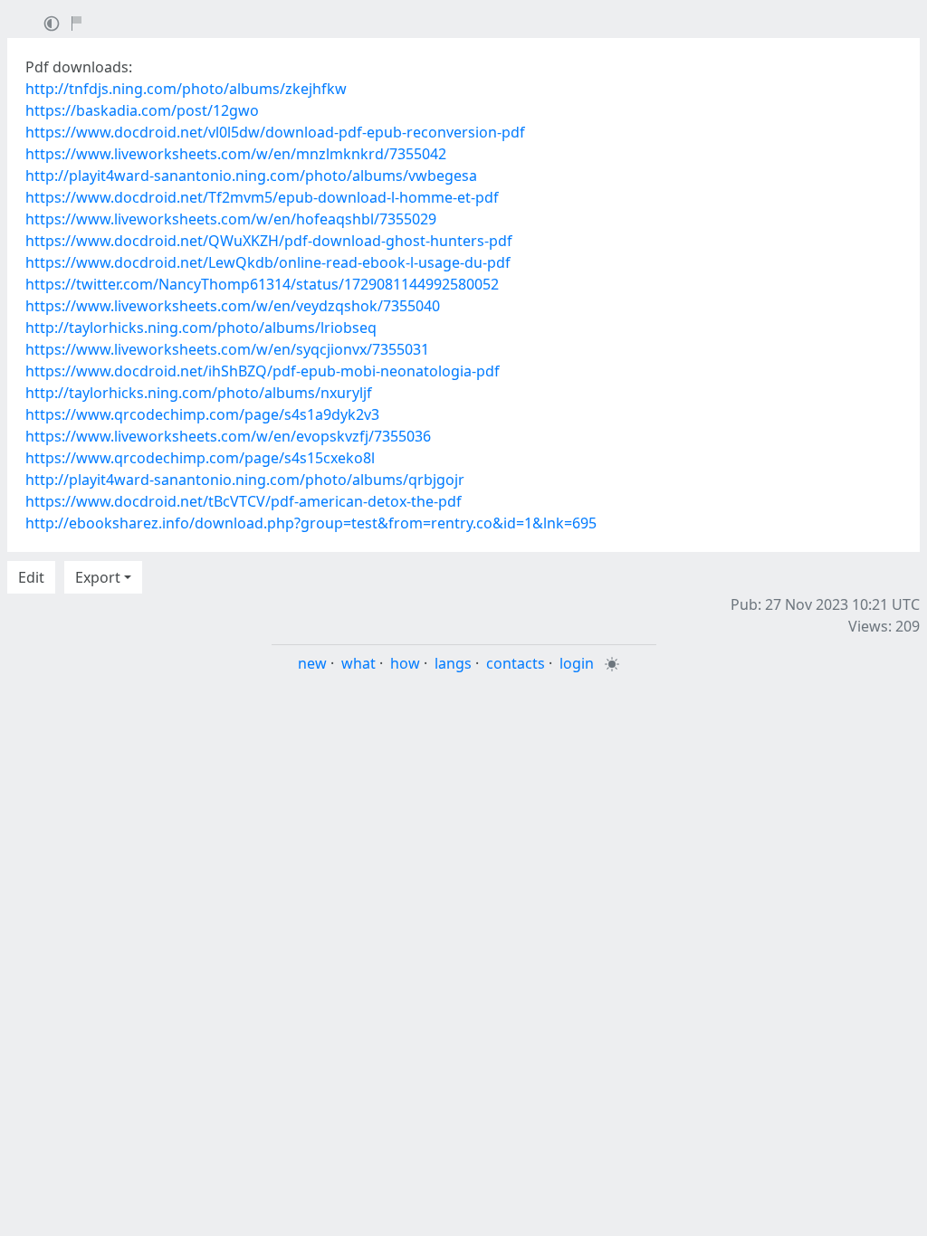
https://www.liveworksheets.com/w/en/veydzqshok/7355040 (232, 306)
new (312, 663)
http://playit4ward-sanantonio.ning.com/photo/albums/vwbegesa (251, 175)
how (405, 663)
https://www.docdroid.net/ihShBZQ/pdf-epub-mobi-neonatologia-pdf (262, 371)
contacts (515, 663)
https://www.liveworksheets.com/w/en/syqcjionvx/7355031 (227, 349)
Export (97, 577)
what (358, 663)
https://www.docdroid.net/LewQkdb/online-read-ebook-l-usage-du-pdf (268, 262)
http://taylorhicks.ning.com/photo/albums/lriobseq (201, 328)
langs (453, 663)
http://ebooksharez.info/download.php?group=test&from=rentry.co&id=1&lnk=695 (311, 523)
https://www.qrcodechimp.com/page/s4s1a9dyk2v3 (202, 414)
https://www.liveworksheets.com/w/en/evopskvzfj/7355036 (228, 436)
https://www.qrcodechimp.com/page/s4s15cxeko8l (200, 458)
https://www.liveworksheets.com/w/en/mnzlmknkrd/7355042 (235, 154)
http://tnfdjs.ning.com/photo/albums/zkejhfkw (186, 89)
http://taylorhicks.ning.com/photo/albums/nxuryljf (198, 393)
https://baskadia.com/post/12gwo (142, 110)
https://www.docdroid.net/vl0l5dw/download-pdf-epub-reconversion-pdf (275, 132)
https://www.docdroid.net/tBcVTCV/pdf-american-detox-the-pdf (243, 501)
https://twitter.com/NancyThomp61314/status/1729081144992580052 (262, 284)
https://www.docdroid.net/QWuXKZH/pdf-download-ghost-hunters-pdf (268, 241)
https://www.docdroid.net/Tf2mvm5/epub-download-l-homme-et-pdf (262, 197)
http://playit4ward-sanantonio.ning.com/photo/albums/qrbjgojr (244, 480)
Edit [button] (31, 577)
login (576, 663)
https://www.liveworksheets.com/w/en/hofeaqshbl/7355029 (230, 219)
